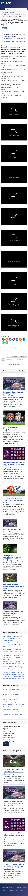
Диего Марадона (9, 733)
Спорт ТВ (22, 890)
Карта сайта (5, 890)
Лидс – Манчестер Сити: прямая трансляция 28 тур (12, 530)
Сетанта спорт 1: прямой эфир (12, 717)
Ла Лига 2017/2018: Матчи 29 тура (14, 41)
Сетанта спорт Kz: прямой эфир (12, 712)
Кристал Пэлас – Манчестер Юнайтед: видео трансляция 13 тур (13, 500)
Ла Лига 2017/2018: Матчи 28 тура (14, 38)
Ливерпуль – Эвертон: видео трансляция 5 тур (13, 393)
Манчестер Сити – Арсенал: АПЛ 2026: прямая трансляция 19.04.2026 (14, 803)
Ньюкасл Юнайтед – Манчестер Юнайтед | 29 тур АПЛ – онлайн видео (14, 867)
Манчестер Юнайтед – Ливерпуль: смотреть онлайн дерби (13, 586)
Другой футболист (9, 741)
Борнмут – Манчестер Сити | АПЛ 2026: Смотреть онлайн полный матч (13, 772)
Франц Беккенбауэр (10, 737)
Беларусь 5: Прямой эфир (11, 689)
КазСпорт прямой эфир (10, 699)
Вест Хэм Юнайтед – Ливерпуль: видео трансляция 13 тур (14, 429)
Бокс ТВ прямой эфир (9, 702)
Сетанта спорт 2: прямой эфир (12, 714)
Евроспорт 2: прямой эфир (11, 694)
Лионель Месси (9, 732)
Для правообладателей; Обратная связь (14, 887)
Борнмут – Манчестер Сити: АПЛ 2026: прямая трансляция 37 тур (13, 613)
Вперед (14, 348)
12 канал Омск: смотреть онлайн (13, 707)
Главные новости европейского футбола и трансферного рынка (12, 557)
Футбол (4, 28)
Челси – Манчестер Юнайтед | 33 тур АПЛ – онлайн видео (14, 835)
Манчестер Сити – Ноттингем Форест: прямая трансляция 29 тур (14, 464)
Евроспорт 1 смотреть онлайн (12, 692)
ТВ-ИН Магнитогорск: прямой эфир (13, 704)
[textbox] (16, 360)
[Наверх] (26, 894)
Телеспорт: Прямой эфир (10, 697)
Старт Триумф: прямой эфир (11, 709)
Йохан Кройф (8, 735)
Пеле (5, 730)
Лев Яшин (7, 739)
